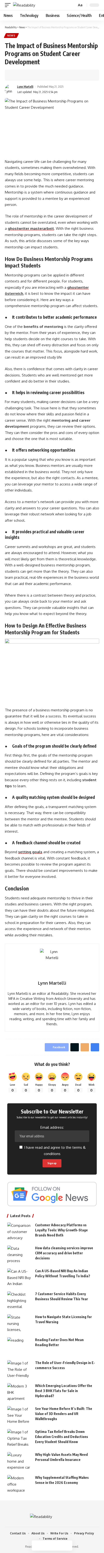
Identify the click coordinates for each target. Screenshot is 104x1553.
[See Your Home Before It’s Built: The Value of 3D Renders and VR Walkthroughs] (19, 1415)
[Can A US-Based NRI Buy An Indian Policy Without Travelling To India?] (19, 1277)
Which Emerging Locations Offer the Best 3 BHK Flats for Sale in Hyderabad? (63, 1391)
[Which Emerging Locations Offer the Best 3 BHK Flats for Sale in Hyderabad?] (19, 1392)
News (11, 35)
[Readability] (24, 5)
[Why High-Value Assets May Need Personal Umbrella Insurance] (19, 1461)
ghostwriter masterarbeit (31, 228)
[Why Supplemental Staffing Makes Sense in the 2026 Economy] (19, 1484)
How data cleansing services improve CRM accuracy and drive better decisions (64, 1253)
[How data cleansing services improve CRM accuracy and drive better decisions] (19, 1254)
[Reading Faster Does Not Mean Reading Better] (19, 1346)
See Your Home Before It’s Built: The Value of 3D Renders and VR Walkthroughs (63, 1414)
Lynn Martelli (25, 86)
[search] (72, 5)
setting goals (30, 852)
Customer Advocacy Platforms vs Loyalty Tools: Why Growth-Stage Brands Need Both (61, 1230)
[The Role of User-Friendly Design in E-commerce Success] (19, 1369)
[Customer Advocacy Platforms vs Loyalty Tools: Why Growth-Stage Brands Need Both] (19, 1231)
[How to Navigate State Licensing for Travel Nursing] (19, 1323)
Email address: (52, 1127)
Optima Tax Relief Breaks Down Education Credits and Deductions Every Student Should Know (61, 1437)
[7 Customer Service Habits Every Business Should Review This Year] (19, 1300)
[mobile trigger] (9, 5)
